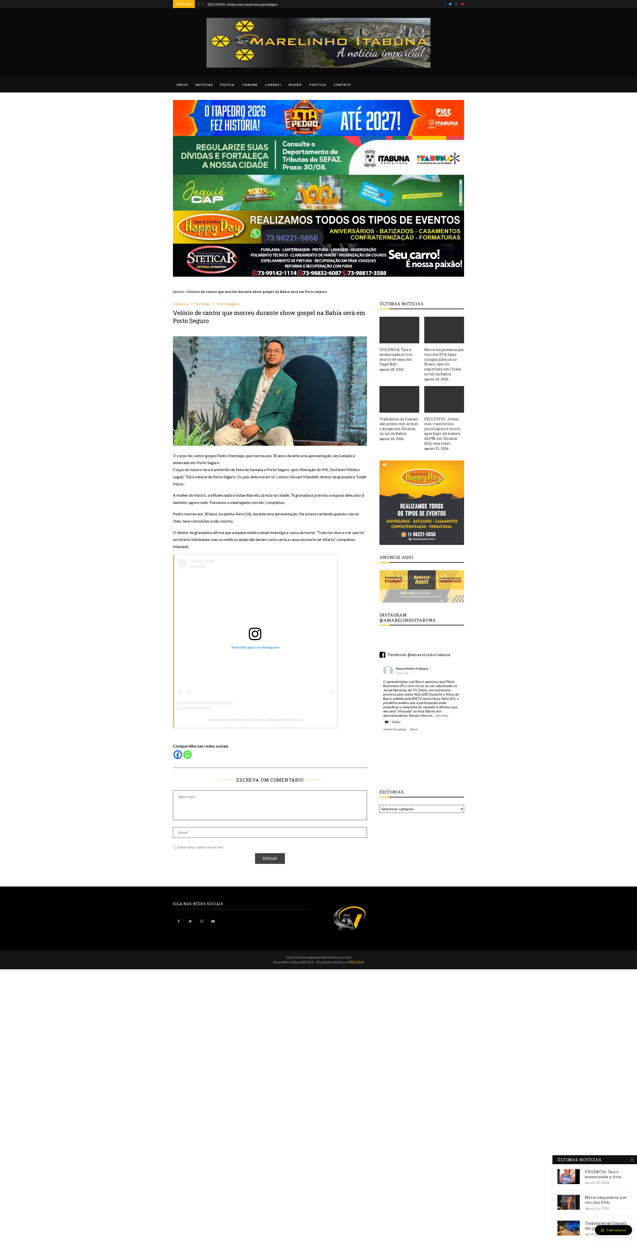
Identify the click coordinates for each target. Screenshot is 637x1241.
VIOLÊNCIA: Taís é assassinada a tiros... (604, 1174)
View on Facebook (394, 729)
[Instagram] (456, 4)
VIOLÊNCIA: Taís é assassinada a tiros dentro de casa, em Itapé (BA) (396, 357)
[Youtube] (462, 4)
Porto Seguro (228, 303)
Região (295, 85)
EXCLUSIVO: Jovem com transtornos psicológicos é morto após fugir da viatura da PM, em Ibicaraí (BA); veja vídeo (442, 431)
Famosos (180, 303)
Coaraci (273, 85)
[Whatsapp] (187, 754)
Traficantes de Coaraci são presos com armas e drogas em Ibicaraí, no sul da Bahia (398, 426)
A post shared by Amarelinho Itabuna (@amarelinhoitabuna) (255, 720)
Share (414, 729)
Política (317, 85)
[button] (613, 1230)
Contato (342, 85)
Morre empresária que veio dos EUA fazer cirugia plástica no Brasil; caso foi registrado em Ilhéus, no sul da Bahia (444, 361)
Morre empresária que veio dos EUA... (606, 1200)
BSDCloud (356, 962)
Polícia (227, 85)
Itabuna (250, 85)
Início (182, 85)
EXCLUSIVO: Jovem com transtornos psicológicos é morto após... (254, 4)
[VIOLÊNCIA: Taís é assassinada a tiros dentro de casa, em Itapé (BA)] (399, 330)
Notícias (204, 85)
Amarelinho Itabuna (412, 668)
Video (396, 722)
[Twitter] (450, 4)
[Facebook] (444, 4)
